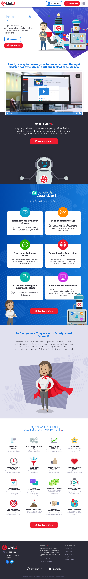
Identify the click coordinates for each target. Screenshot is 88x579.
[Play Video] (7, 113)
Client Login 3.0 (69, 551)
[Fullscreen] (80, 113)
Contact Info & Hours (46, 559)
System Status (69, 560)
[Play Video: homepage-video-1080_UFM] (44, 91)
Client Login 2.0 (69, 549)
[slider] (42, 113)
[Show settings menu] (77, 113)
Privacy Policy (51, 576)
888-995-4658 (11, 552)
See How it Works (45, 141)
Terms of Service (60, 576)
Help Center (68, 557)
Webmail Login (69, 554)
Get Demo (15, 39)
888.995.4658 (55, 4)
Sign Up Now (73, 3)
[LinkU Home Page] (8, 3)
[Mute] (73, 113)
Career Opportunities (46, 562)
